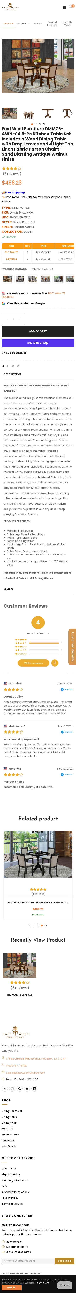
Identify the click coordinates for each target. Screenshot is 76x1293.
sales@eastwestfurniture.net (25, 1073)
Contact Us (9, 1168)
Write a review (33, 663)
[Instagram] (12, 1089)
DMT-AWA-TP (56, 293)
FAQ (4, 1186)
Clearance (8, 1140)
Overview (8, 23)
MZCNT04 (8, 297)
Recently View (67, 23)
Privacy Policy (10, 1198)
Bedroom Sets (10, 1134)
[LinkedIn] (34, 1089)
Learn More (42, 1283)
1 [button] (32, 124)
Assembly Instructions (15, 1192)
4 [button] (44, 124)
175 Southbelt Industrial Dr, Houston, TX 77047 (36, 1059)
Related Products (52, 23)
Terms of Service (12, 1204)
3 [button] (40, 124)
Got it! (11, 1287)
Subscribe (64, 1261)
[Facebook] (5, 1089)
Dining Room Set (12, 1111)
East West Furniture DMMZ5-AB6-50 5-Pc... (46, 902)
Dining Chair (9, 1123)
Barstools (7, 1128)
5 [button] (46, 925)
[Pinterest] (20, 1089)
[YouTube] (27, 1089)
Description (23, 23)
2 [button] (36, 124)
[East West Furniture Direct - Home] (38, 1032)
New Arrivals (9, 1146)
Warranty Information (15, 1180)
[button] (54, 663)
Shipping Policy (11, 1174)
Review (38, 23)
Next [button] (71, 113)
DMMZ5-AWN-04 (19, 995)
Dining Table (9, 1117)
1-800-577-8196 (16, 1066)
